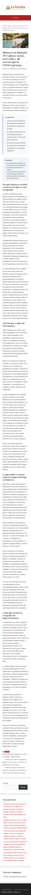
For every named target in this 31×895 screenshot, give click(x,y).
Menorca (18, 754)
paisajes (14, 627)
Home (4, 26)
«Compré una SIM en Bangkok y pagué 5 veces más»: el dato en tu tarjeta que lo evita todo (15, 762)
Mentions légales (7, 889)
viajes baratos (15, 757)
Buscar (5, 783)
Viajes (9, 26)
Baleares (11, 754)
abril (6, 754)
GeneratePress (25, 892)
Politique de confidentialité (21, 889)
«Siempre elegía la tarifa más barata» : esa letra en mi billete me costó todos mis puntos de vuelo (15, 770)
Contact (15, 886)
